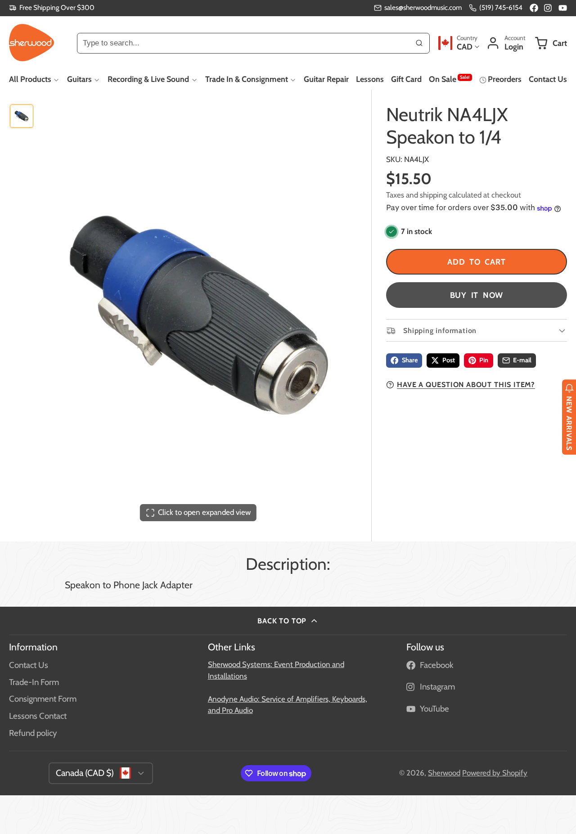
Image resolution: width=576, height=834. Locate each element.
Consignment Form (42, 699)
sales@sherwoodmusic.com (423, 7)
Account (506, 43)
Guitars (79, 79)
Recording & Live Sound (148, 79)
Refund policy (33, 733)
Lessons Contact (38, 716)
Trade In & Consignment (246, 79)
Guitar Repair (326, 79)
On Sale (449, 79)
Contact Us (548, 79)
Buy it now (477, 295)
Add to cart (476, 261)
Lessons (370, 79)
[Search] (419, 43)
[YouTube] (562, 8)
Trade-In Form (34, 682)
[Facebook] (534, 8)
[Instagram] (548, 8)
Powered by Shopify (494, 772)
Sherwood (444, 772)
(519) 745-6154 (500, 7)
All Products (30, 79)
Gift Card (406, 79)
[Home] (31, 42)
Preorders (505, 79)
